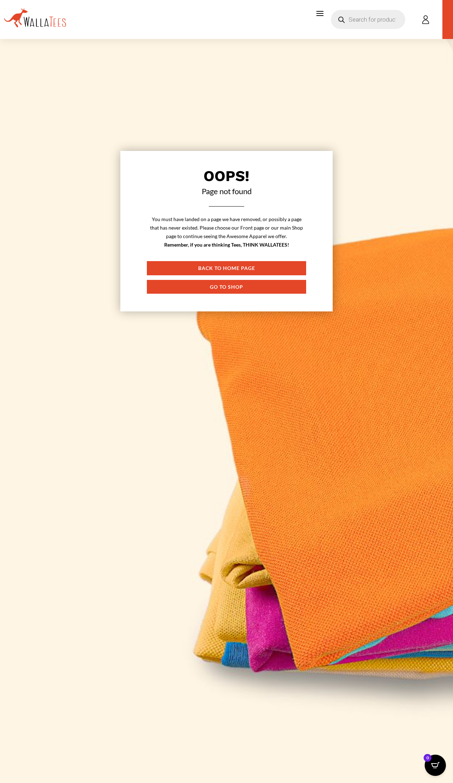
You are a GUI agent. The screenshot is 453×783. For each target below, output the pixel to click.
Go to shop (226, 287)
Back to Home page (226, 268)
